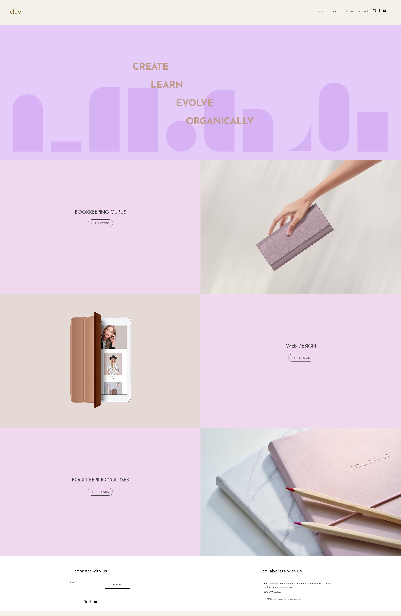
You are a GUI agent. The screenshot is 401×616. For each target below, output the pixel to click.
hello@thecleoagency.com (279, 587)
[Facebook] (379, 11)
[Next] (383, 93)
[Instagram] (374, 11)
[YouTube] (384, 11)
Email (72, 582)
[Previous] (18, 93)
